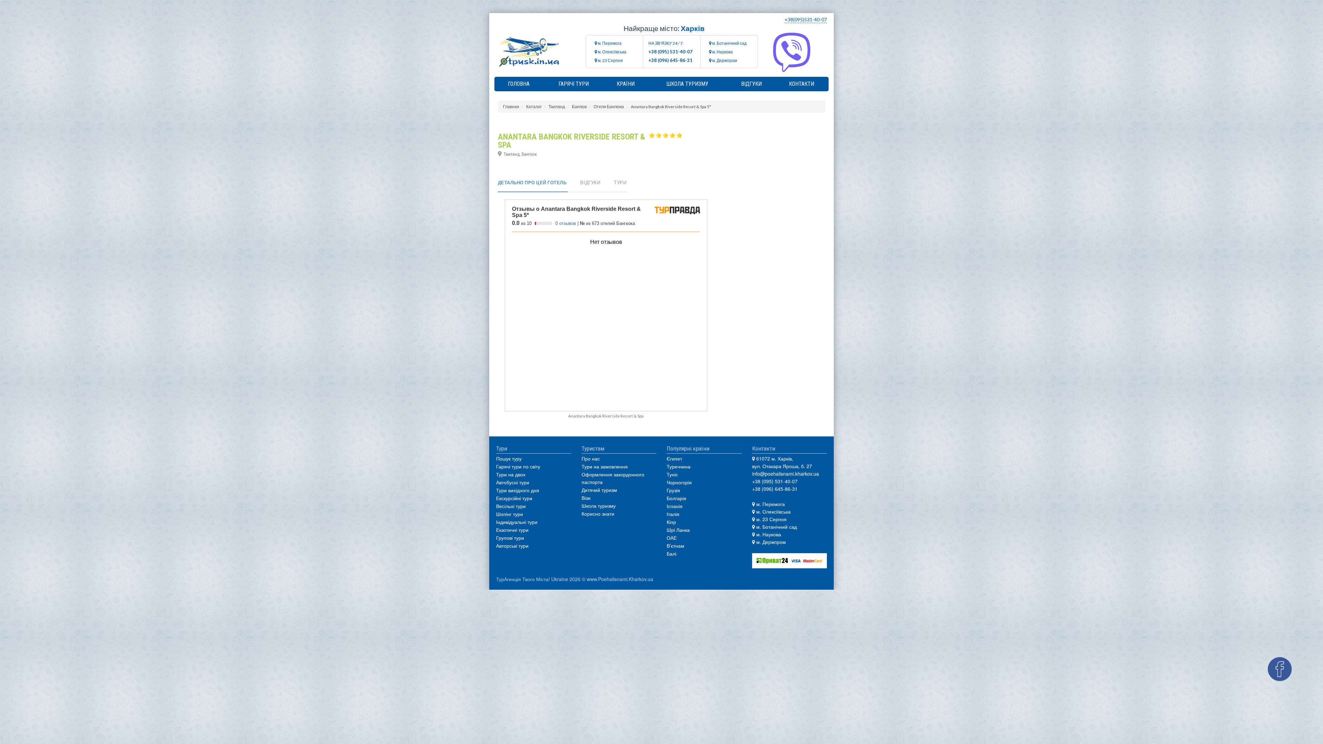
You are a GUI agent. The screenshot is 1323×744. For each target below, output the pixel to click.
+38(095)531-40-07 (805, 19)
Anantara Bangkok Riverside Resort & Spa (606, 415)
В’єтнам (675, 545)
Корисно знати (598, 513)
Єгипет (674, 458)
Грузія (673, 490)
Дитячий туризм (599, 489)
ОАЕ (672, 537)
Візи (586, 497)
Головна (519, 84)
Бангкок (579, 106)
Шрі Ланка (678, 529)
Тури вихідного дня (517, 490)
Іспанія (675, 506)
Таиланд (556, 106)
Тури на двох (510, 474)
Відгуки (751, 84)
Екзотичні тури (512, 529)
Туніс (672, 474)
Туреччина (678, 466)
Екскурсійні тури (514, 498)
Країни (626, 84)
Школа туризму (687, 84)
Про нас (591, 458)
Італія (673, 513)
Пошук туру (509, 458)
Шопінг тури (509, 513)
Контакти (801, 84)
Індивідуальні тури (516, 521)
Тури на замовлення (605, 466)
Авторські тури (512, 545)
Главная (511, 106)
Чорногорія (679, 482)
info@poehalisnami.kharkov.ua (785, 473)
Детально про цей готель (532, 182)
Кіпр (671, 521)
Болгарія (676, 498)
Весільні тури (511, 506)
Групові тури (510, 537)
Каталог (534, 106)
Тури (620, 182)
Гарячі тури (573, 84)
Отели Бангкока (609, 106)
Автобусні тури (512, 482)
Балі (671, 553)
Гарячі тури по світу (518, 466)
